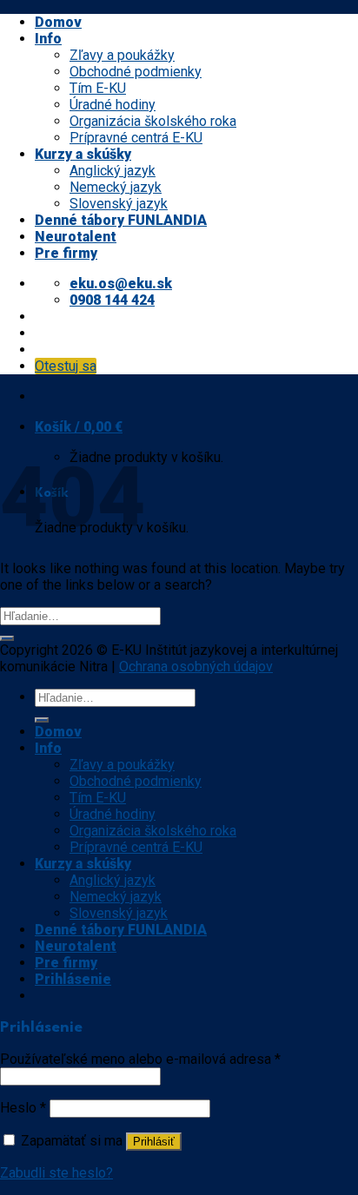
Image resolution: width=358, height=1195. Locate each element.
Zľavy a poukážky (122, 55)
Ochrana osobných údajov (196, 666)
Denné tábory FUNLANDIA (121, 220)
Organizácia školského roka (153, 121)
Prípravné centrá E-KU (136, 137)
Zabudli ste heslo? (56, 1173)
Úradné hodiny (113, 104)
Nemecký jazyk (116, 187)
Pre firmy (66, 253)
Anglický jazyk (113, 170)
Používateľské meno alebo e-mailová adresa (140, 1059)
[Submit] (7, 638)
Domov (58, 22)
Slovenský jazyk (119, 203)
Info (48, 38)
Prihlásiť (154, 1141)
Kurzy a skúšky (83, 154)
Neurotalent (75, 236)
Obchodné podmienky (136, 71)
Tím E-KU (98, 88)
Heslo (23, 1107)
